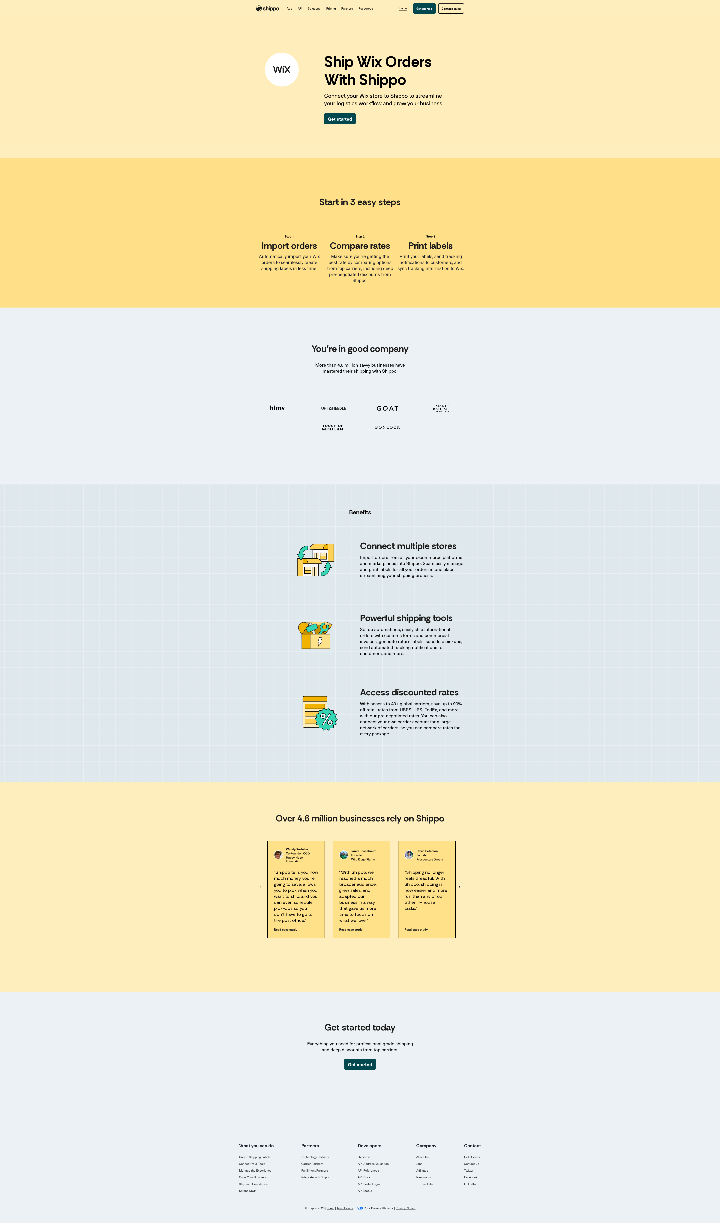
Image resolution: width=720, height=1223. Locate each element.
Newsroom (423, 1177)
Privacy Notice (406, 1208)
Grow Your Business (252, 1177)
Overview (364, 1157)
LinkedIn (470, 1184)
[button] (289, 8)
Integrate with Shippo (315, 1177)
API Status (365, 1191)
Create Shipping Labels (255, 1157)
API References (368, 1170)
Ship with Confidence (253, 1184)
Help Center (472, 1157)
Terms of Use (425, 1184)
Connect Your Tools (252, 1164)
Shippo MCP (247, 1191)
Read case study (285, 929)
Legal (330, 1208)
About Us (422, 1157)
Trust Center (345, 1208)
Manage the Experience (255, 1170)
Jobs (419, 1164)
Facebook (470, 1177)
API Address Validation (373, 1164)
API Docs (364, 1177)
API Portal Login (369, 1184)
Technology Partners (315, 1157)
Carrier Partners (312, 1164)
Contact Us (471, 1164)
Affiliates (422, 1170)
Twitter (468, 1170)
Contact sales (451, 8)
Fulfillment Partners (314, 1170)
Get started (424, 8)
